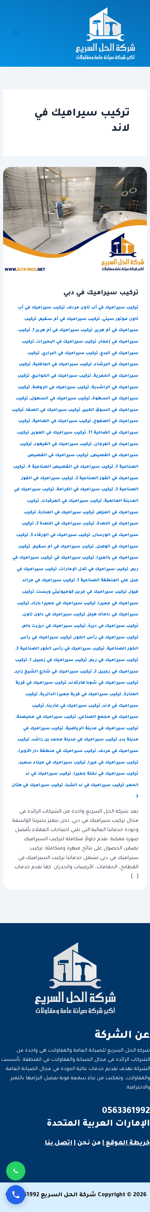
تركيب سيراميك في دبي (100, 293)
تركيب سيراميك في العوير (59, 432)
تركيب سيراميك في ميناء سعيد (52, 762)
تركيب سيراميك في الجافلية (62, 364)
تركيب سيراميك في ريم (113, 660)
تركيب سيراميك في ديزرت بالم (54, 626)
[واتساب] (15, 1171)
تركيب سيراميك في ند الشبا (94, 785)
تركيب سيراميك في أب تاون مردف (102, 307)
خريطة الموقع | (126, 1143)
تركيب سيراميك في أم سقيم (69, 319)
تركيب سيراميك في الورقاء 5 (60, 535)
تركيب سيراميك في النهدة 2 (65, 523)
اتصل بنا (58, 1143)
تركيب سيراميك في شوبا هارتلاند (103, 683)
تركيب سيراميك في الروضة (60, 387)
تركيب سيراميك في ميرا (113, 762)
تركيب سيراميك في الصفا (53, 410)
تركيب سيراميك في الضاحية (62, 421)
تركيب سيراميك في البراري (70, 353)
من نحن (89, 1143)
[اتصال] (15, 1194)
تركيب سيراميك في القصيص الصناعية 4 (70, 467)
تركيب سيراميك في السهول (60, 398)
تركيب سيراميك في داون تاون (54, 614)
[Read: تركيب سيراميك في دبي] (75, 220)
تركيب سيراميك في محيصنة (46, 717)
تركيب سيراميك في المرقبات (72, 501)
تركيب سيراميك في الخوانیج (61, 376)
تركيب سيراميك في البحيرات (67, 342)
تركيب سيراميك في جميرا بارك (64, 603)
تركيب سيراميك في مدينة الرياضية (102, 728)
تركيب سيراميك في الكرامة (85, 489)
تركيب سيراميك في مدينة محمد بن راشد (74, 739)
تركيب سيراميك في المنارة (66, 512)
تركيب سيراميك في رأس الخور (106, 637)
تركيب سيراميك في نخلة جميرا (105, 774)
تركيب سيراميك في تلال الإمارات (93, 569)
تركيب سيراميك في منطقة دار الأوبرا (57, 751)
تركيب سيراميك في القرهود (63, 444)
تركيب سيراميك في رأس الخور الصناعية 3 (61, 648)
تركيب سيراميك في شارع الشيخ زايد (53, 671)
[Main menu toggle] (16, 33)
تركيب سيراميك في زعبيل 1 (58, 660)
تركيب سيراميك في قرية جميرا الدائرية (81, 694)
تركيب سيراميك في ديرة (113, 626)
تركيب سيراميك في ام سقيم (63, 546)
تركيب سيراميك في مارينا (73, 706)
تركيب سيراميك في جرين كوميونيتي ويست (82, 592)
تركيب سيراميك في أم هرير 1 (63, 330)
